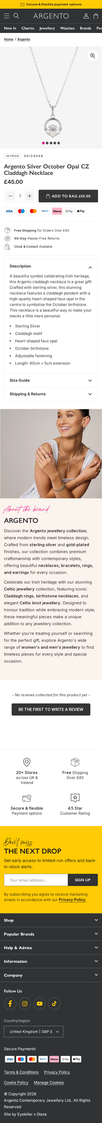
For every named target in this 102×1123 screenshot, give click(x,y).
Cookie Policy (16, 1082)
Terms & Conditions (21, 1072)
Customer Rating (75, 811)
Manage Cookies (49, 1082)
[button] (6, 16)
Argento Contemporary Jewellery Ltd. (38, 1100)
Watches (67, 28)
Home (8, 39)
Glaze (42, 1114)
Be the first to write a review (51, 709)
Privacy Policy (72, 899)
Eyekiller (25, 1114)
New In (10, 28)
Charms (28, 28)
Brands (85, 28)
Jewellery (47, 28)
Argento (23, 39)
